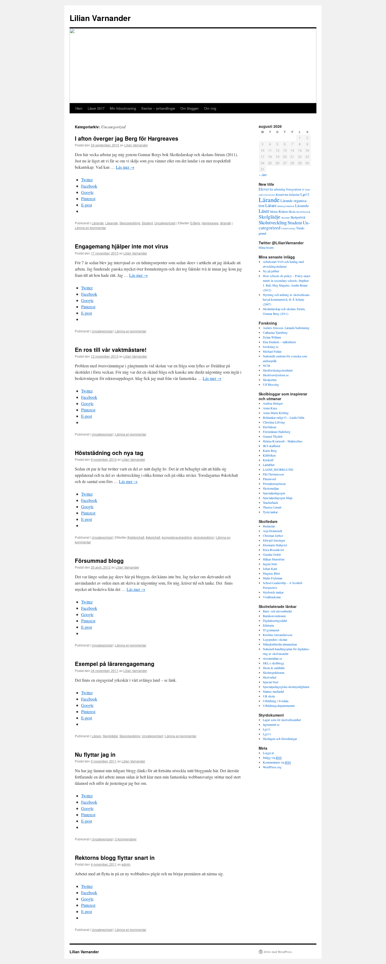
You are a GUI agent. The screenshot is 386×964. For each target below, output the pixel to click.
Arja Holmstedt (272, 531)
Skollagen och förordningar (280, 739)
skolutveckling (204, 537)
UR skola (269, 696)
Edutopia (268, 625)
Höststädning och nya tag (109, 453)
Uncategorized (164, 223)
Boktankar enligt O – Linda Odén (283, 417)
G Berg (195, 223)
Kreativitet (282, 195)
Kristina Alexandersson (277, 635)
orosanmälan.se (272, 658)
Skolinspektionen (273, 672)
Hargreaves (210, 223)
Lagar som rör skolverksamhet (282, 720)
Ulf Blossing (271, 384)
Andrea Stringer (273, 403)
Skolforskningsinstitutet (278, 370)
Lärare (96, 736)
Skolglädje (110, 736)
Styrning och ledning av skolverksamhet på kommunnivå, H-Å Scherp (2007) (286, 299)
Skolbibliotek (303, 212)
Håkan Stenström (273, 559)
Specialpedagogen (274, 493)
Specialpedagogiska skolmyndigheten (286, 687)
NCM (266, 365)
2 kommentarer (126, 839)
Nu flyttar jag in (95, 754)
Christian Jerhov (273, 535)
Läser (264, 211)
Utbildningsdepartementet (279, 705)
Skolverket (269, 677)
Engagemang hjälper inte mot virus (121, 246)
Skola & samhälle (274, 668)
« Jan (263, 174)
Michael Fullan (272, 351)
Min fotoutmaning (123, 108)
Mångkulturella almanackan (280, 644)
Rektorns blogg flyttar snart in (115, 857)
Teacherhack (270, 502)
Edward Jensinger (274, 540)
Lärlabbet (268, 465)
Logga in (268, 753)
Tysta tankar (270, 512)
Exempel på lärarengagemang (114, 664)
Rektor (283, 211)
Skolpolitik (297, 217)
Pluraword (269, 479)
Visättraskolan (272, 597)
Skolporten (270, 380)
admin (126, 864)
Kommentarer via (277, 762)
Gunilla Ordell (272, 554)
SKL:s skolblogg (273, 663)
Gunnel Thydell (272, 436)
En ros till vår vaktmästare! (111, 349)
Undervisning (288, 228)
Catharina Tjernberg (275, 332)
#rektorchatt (135, 537)
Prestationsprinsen (274, 483)
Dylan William (272, 337)
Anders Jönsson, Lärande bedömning (286, 328)
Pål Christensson (273, 474)
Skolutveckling (129, 223)
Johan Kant (270, 568)
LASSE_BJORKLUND (278, 469)
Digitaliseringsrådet (275, 620)
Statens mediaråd (273, 691)
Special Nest (270, 682)
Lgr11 (305, 194)
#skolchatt (153, 537)
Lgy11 (267, 734)
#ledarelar (269, 526)
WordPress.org (272, 767)
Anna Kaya (270, 408)
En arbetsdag (277, 189)
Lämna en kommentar (90, 227)
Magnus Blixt (271, 573)
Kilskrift (268, 460)
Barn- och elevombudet (277, 611)
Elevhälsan (269, 427)
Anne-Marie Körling (276, 413)
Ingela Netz (270, 564)
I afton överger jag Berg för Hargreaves (126, 138)
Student (147, 223)
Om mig (210, 108)
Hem (78, 108)
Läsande (111, 223)
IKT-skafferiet (271, 446)
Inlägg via (272, 757)
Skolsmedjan (271, 488)
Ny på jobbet (271, 271)
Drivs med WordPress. (278, 952)
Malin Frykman (272, 578)
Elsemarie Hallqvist (275, 545)
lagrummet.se (271, 724)
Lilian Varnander (100, 17)
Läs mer (125, 167)
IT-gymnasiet (271, 630)
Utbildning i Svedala (275, 701)
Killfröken (269, 455)
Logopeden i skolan (275, 639)
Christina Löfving (274, 422)
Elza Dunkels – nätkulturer (279, 342)
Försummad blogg (99, 560)
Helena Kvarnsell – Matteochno (282, 441)
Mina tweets (266, 247)
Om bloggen (189, 108)
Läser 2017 (96, 108)
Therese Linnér (272, 507)
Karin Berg (270, 450)
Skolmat (285, 217)
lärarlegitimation (285, 206)
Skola (292, 212)
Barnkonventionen (274, 616)
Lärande (98, 223)
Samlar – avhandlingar (158, 108)
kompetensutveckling (177, 537)
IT (303, 189)
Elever (264, 189)
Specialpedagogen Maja (277, 498)
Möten (274, 212)
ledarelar (294, 195)
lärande (225, 223)
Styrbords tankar (273, 592)
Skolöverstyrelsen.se (276, 375)
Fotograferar (293, 189)
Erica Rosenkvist (273, 550)
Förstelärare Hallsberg (276, 432)
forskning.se (270, 347)
